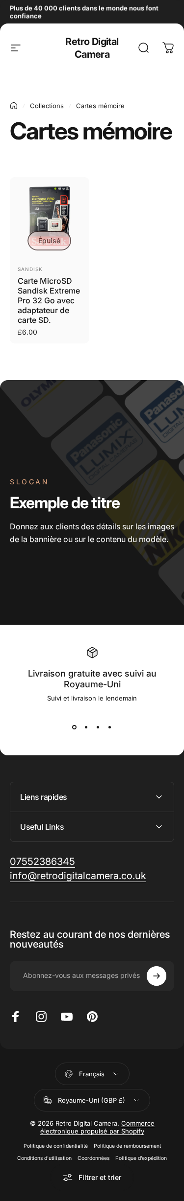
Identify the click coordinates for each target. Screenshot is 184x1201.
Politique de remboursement (127, 1146)
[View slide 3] (98, 727)
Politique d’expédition (141, 1158)
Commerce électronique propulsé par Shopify (97, 1127)
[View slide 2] (86, 727)
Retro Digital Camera (91, 48)
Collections (47, 106)
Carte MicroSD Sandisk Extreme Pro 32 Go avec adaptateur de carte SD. (49, 300)
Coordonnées (93, 1158)
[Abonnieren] (156, 976)
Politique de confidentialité (56, 1146)
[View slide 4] (110, 727)
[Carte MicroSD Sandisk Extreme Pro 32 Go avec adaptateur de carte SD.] (49, 216)
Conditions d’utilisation (44, 1158)
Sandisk (30, 269)
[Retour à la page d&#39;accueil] (14, 106)
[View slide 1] (74, 727)
